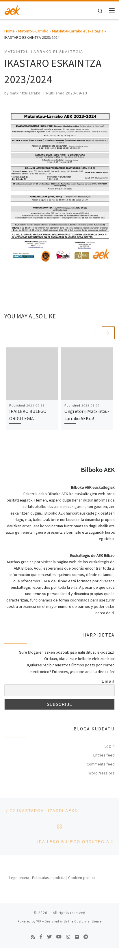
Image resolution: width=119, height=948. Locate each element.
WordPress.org (101, 773)
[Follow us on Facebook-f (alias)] (41, 936)
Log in (110, 746)
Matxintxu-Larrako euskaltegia (77, 31)
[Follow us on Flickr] (77, 936)
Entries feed (104, 755)
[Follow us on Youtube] (59, 936)
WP (38, 921)
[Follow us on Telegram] (85, 936)
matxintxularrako (25, 93)
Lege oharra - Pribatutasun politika (37, 877)
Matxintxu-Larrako (33, 31)
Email (108, 681)
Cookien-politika (81, 877)
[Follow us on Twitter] (49, 936)
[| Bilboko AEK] (12, 10)
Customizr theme (88, 921)
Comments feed (101, 764)
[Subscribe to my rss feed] (33, 936)
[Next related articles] (108, 332)
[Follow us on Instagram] (68, 936)
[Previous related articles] (94, 332)
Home (9, 31)
